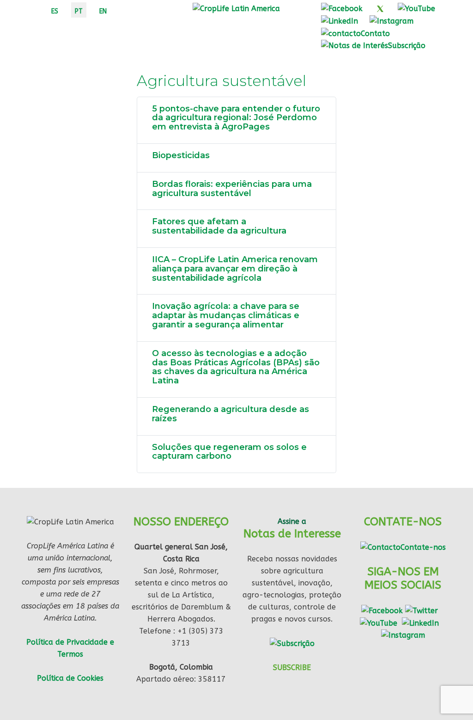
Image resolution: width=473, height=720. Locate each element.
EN (103, 11)
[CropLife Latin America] (236, 8)
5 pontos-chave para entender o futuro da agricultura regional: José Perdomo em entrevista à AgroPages (236, 118)
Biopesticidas (181, 155)
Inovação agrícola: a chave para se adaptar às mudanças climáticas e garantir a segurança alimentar (225, 315)
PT (79, 11)
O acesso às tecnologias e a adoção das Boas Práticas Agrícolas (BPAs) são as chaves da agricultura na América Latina (236, 367)
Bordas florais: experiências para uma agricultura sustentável (232, 188)
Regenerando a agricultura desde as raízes (230, 414)
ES (54, 11)
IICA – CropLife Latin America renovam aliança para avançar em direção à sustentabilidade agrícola (235, 268)
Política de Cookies (70, 678)
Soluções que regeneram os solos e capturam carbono (229, 452)
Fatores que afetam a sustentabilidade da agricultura (219, 226)
